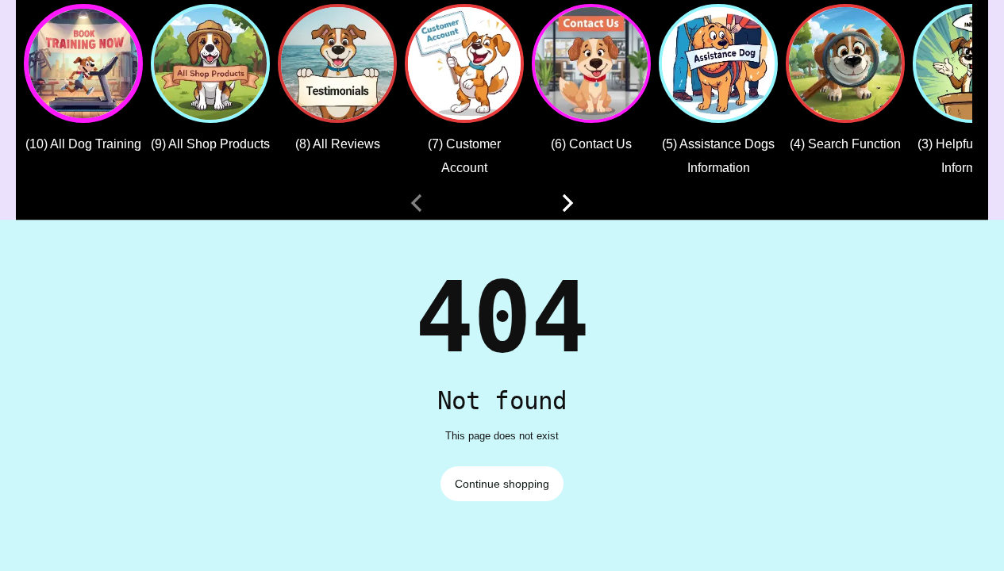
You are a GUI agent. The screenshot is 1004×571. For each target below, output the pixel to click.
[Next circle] (567, 203)
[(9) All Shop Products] (210, 63)
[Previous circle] (417, 203)
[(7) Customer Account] (464, 63)
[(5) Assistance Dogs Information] (718, 63)
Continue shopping (502, 483)
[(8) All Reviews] (337, 63)
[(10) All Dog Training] (83, 63)
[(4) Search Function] (845, 63)
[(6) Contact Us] (591, 63)
